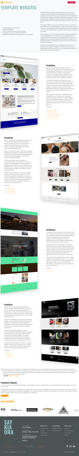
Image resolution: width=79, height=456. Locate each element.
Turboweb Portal (9, 446)
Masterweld (9, 354)
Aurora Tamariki (10, 188)
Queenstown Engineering (55, 114)
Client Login (68, 433)
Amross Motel (52, 109)
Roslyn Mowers (10, 193)
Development (44, 428)
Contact (67, 435)
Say (71, 2)
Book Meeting (30, 446)
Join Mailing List (40, 446)
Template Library (56, 428)
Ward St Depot (10, 189)
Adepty (50, 270)
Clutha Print (9, 353)
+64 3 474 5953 (26, 427)
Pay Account (20, 446)
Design (42, 430)
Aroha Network (56, 430)
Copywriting (43, 435)
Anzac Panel (9, 356)
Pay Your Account (69, 430)
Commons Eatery (11, 191)
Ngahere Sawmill (53, 117)
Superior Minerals (53, 113)
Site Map (6, 452)
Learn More (5, 395)
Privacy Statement (13, 452)
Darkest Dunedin (53, 111)
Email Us (24, 440)
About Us (67, 428)
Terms (19, 452)
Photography (43, 433)
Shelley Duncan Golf (53, 116)
